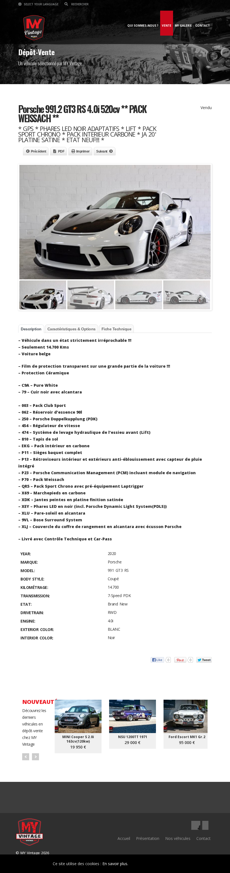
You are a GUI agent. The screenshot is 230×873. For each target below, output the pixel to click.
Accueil (124, 838)
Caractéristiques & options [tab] (71, 329)
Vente (166, 25)
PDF (61, 151)
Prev (25, 756)
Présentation (147, 838)
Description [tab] (31, 329)
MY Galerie (183, 25)
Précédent (38, 151)
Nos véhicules (177, 838)
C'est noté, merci (157, 864)
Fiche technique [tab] (117, 329)
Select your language (40, 4)
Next (35, 756)
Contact (202, 25)
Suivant (101, 151)
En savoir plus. (115, 863)
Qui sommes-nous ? (142, 25)
